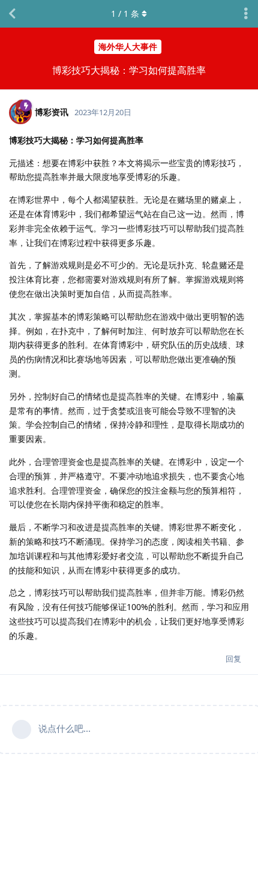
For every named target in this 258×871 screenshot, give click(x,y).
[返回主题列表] (12, 14)
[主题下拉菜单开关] (246, 14)
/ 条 (125, 13)
